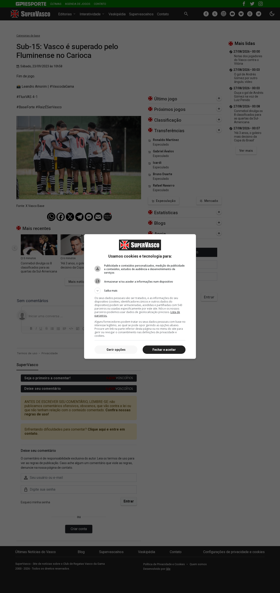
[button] (140, 291)
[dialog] (140, 296)
